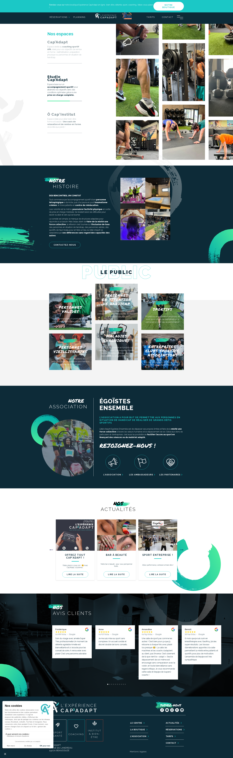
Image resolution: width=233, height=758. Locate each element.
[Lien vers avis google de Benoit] (216, 632)
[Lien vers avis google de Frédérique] (87, 632)
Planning (79, 17)
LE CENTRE (136, 723)
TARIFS (169, 736)
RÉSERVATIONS (174, 729)
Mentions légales (138, 751)
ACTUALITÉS (172, 723)
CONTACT (171, 743)
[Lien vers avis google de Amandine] (173, 632)
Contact (167, 17)
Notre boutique (168, 6)
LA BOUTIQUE (137, 729)
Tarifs (150, 17)
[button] (181, 549)
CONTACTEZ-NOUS (65, 245)
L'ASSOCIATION (138, 736)
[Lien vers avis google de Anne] (130, 632)
